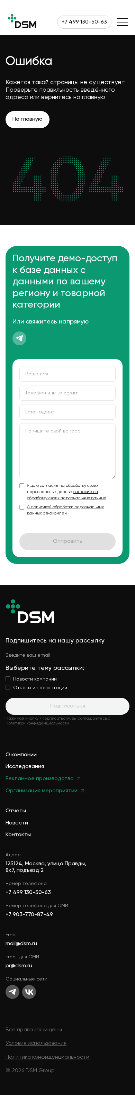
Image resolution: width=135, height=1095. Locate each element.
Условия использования (36, 1043)
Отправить (67, 541)
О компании (21, 755)
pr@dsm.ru (19, 966)
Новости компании (35, 679)
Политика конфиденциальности (47, 1057)
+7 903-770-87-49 (29, 915)
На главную (27, 119)
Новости (17, 823)
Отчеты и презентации (40, 687)
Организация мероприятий (42, 791)
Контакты (18, 835)
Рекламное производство (40, 779)
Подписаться (67, 706)
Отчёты (16, 811)
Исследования (25, 767)
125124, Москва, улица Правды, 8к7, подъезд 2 (46, 867)
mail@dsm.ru (21, 944)
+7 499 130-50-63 (84, 22)
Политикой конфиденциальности (37, 723)
